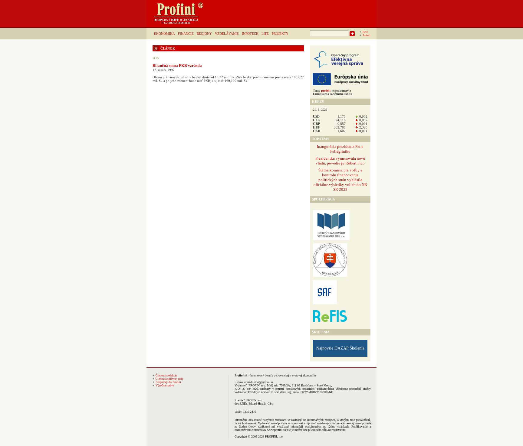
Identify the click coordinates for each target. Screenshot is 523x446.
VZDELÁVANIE (227, 33)
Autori (366, 35)
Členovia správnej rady (169, 378)
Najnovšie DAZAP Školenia (340, 348)
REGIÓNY (204, 33)
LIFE (265, 33)
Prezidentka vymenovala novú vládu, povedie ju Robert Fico (340, 160)
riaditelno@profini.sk (260, 382)
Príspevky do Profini (168, 382)
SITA (156, 58)
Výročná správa (165, 385)
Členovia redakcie (166, 375)
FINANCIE (186, 33)
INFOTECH (250, 33)
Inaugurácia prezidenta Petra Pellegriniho (340, 149)
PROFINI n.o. (257, 385)
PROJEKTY (280, 33)
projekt (326, 90)
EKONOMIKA (164, 33)
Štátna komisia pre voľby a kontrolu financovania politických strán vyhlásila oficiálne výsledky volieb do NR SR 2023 (340, 180)
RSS (365, 32)
